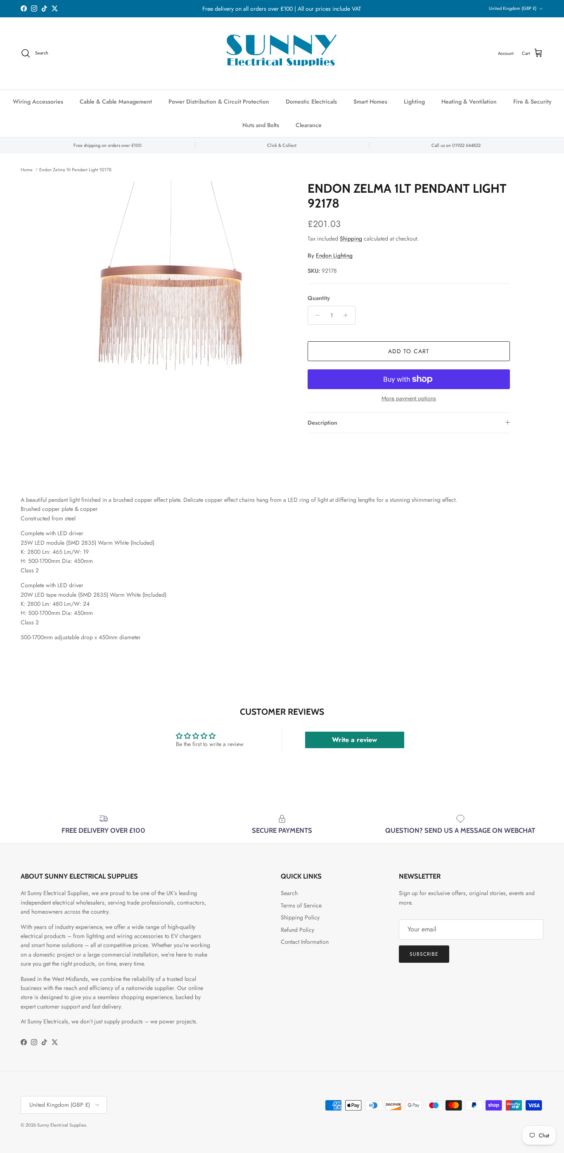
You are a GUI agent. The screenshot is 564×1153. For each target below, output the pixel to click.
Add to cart (408, 351)
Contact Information (305, 942)
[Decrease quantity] (315, 315)
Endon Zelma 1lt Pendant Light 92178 (75, 169)
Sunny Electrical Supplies (61, 1125)
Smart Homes (370, 101)
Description (322, 422)
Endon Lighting (334, 255)
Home (27, 169)
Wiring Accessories (38, 101)
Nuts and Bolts (260, 125)
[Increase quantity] (348, 315)
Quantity (319, 298)
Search (289, 893)
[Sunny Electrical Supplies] (282, 53)
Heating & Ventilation (469, 101)
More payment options (409, 398)
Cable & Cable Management (116, 101)
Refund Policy (297, 930)
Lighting (414, 101)
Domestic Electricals (311, 101)
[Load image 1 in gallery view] (171, 298)
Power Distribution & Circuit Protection (218, 101)
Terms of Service (301, 905)
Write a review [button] (354, 739)
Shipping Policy (300, 917)
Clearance (309, 125)
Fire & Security (532, 101)
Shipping (351, 238)
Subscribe (424, 954)
